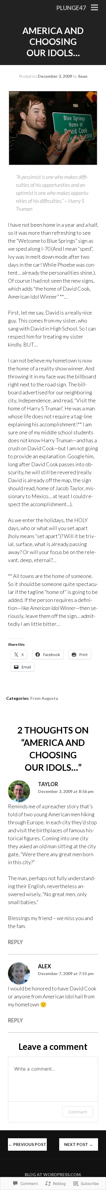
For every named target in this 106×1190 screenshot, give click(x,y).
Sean (82, 76)
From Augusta (44, 698)
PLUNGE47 (71, 7)
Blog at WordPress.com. (53, 1174)
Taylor (48, 784)
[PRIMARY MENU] (94, 8)
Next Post (78, 1144)
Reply (15, 942)
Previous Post (27, 1144)
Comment (77, 1111)
